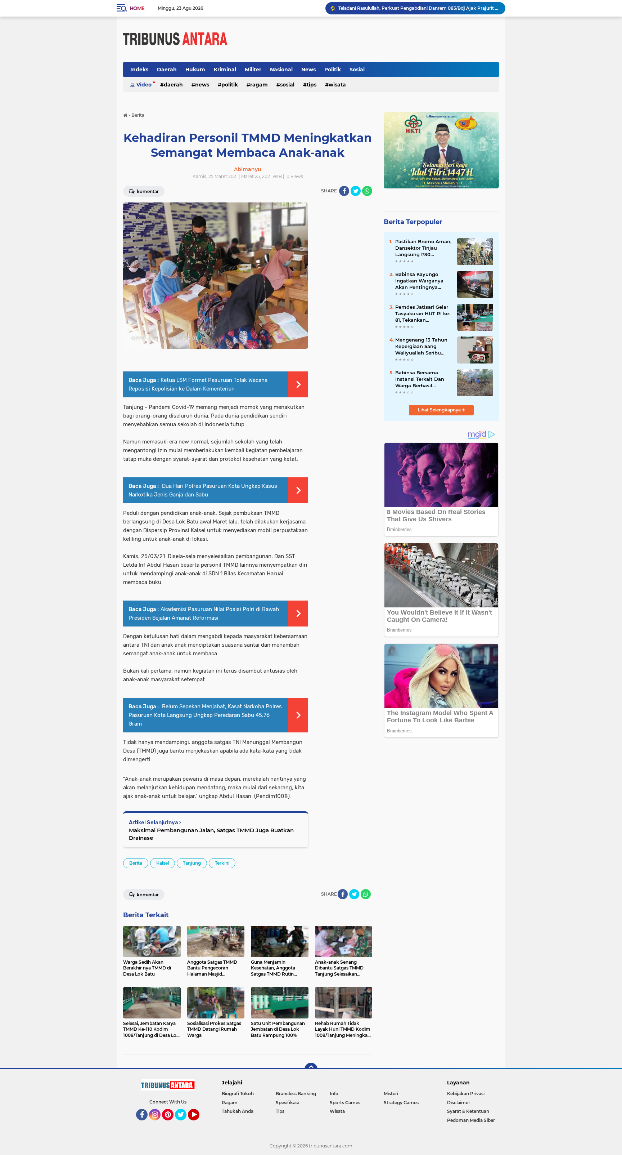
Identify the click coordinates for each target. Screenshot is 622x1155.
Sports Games (345, 1102)
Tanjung (192, 863)
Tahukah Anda (237, 1111)
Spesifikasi (287, 1102)
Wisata (337, 84)
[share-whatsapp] (367, 191)
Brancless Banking (296, 1093)
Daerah (167, 69)
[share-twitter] (356, 191)
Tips (311, 84)
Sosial (357, 69)
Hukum (195, 69)
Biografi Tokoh (238, 1093)
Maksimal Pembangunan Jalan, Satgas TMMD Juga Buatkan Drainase (211, 834)
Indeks (139, 69)
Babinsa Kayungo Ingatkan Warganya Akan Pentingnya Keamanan (419, 281)
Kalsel (162, 863)
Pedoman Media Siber (471, 1120)
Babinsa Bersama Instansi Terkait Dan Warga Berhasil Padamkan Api (419, 379)
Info (334, 1093)
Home (137, 8)
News (308, 69)
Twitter (184, 1123)
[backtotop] (311, 1069)
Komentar (147, 191)
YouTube (198, 1123)
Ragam (259, 84)
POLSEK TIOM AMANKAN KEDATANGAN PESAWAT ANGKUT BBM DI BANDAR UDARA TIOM (418, 8)
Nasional (281, 69)
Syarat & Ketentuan (468, 1111)
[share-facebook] (344, 191)
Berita (135, 863)
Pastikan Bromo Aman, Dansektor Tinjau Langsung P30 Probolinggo (423, 248)
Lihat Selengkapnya (440, 409)
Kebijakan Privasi (465, 1093)
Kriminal (225, 69)
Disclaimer (458, 1102)
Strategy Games (401, 1102)
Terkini (222, 863)
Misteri (391, 1093)
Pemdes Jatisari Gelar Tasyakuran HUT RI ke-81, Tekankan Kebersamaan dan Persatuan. (423, 314)
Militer (253, 69)
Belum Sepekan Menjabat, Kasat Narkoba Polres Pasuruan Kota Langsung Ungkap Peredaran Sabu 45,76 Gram (205, 715)
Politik (332, 69)
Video (144, 84)
